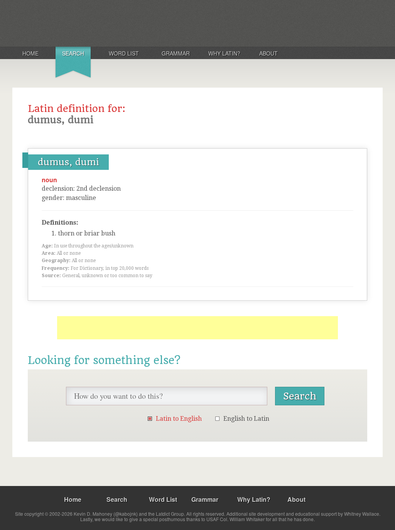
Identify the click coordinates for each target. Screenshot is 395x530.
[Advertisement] (197, 327)
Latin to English (179, 418)
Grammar (176, 53)
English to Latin (246, 418)
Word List (124, 53)
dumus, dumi (68, 162)
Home (30, 53)
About (268, 53)
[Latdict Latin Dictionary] (114, 23)
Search (73, 53)
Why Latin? (224, 53)
